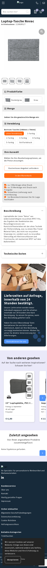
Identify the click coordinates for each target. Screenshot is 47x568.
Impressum (6, 501)
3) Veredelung (12, 123)
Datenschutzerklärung (11, 517)
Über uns (5, 490)
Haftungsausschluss (10, 524)
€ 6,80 (9, 418)
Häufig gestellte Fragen (11, 497)
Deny (23, 559)
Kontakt (4, 493)
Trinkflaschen (7, 536)
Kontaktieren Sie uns (16, 341)
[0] (34, 12)
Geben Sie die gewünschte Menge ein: (21, 117)
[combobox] (13, 12)
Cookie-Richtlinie (8, 520)
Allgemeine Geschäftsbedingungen (16, 513)
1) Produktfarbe (13, 91)
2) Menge (9, 108)
